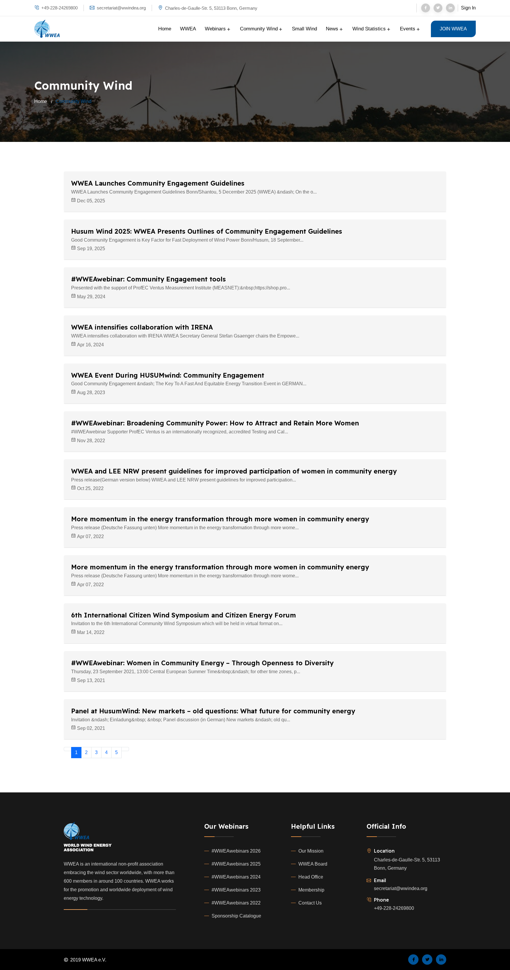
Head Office (310, 876)
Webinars (216, 29)
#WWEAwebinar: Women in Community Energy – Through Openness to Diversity (202, 663)
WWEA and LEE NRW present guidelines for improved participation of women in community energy (234, 471)
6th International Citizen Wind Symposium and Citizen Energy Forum (183, 615)
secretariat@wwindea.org (400, 888)
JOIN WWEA (453, 28)
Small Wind (304, 29)
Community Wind (259, 29)
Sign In (468, 7)
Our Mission (310, 850)
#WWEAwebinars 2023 (236, 889)
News (333, 29)
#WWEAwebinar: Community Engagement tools (148, 279)
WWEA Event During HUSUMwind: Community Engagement (167, 375)
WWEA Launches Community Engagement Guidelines (157, 183)
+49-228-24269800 (59, 7)
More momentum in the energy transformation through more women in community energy (220, 519)
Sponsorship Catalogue (236, 915)
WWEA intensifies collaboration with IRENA (142, 327)
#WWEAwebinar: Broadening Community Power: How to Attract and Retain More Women (215, 423)
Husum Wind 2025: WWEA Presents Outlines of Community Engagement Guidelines (206, 231)
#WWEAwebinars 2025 (236, 863)
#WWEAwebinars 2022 (236, 902)
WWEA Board (312, 863)
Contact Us (310, 902)
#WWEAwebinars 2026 (236, 850)
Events (408, 29)
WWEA (188, 29)
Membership (311, 889)
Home (164, 29)
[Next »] (125, 749)
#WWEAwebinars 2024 (236, 876)
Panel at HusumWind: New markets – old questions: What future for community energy (213, 711)
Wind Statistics (369, 29)
